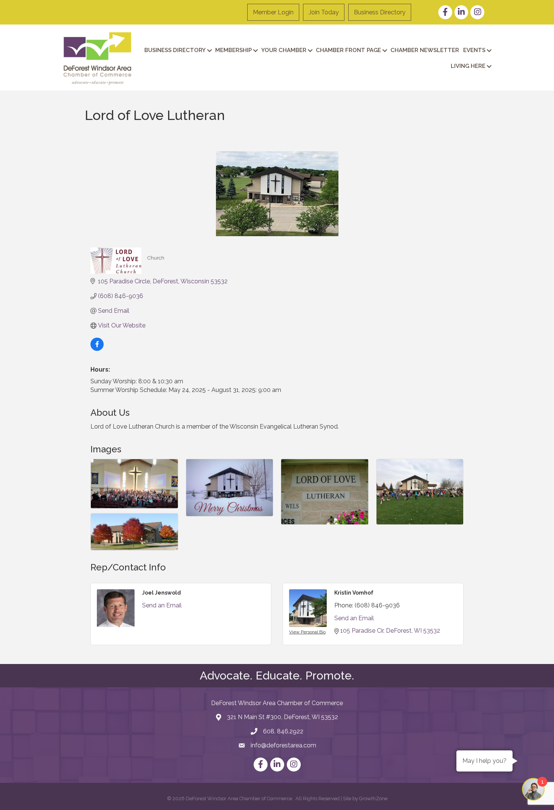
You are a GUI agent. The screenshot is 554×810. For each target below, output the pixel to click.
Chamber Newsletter (424, 50)
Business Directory (380, 12)
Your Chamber (283, 50)
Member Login (273, 12)
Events (474, 50)
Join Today (324, 12)
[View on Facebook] (97, 348)
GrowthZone (373, 798)
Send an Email (162, 605)
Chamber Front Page (348, 50)
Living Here (468, 66)
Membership (233, 50)
